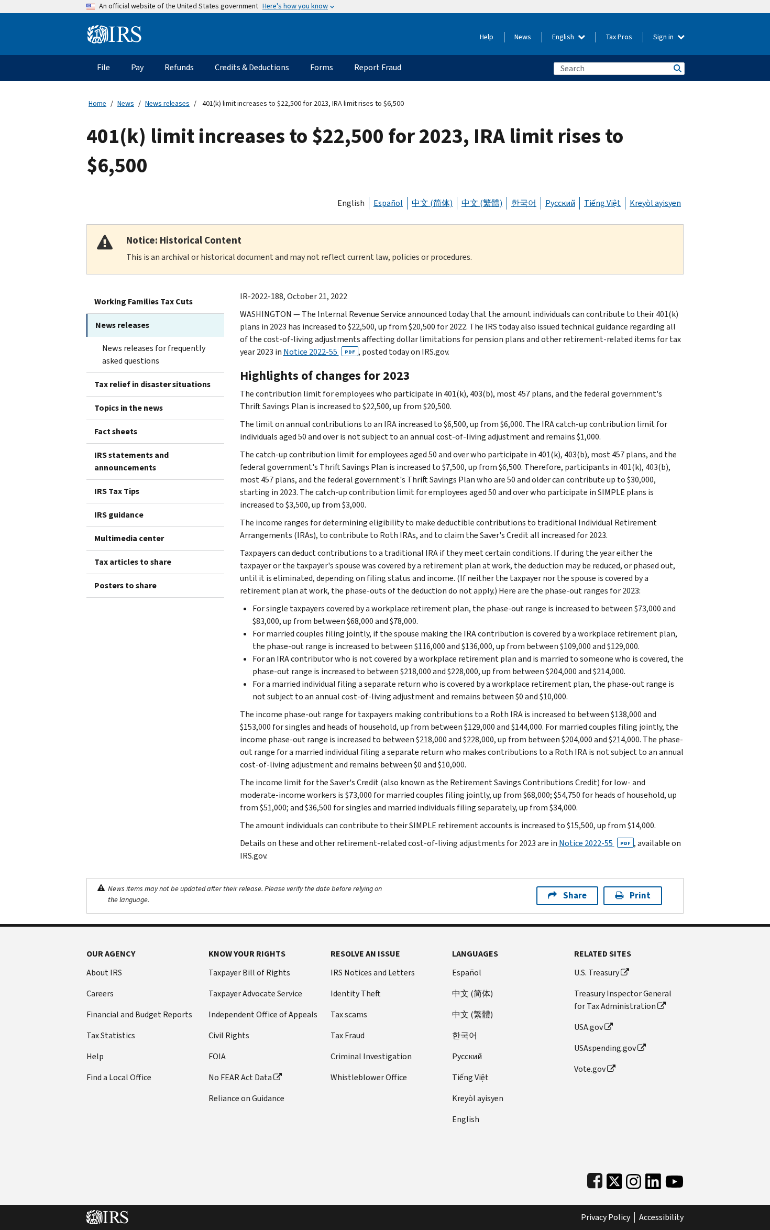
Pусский (467, 1056)
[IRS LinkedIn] (653, 1179)
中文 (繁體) (481, 202)
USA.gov (588, 1027)
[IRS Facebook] (594, 1179)
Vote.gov (590, 1068)
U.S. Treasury (596, 972)
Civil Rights (228, 1035)
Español (388, 202)
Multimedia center (129, 538)
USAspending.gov (605, 1047)
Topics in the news (128, 407)
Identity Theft (356, 993)
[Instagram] (633, 1179)
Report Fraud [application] (377, 67)
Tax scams (349, 1014)
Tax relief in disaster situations (152, 384)
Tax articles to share (132, 561)
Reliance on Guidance (246, 1098)
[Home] (114, 30)
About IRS (104, 972)
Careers (100, 993)
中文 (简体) (432, 202)
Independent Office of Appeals (262, 1014)
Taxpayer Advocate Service (255, 993)
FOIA (217, 1056)
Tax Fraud (348, 1035)
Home (97, 103)
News (522, 37)
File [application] (103, 67)
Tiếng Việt (602, 202)
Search (677, 68)
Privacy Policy (605, 1217)
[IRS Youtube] (674, 1179)
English (564, 37)
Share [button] (575, 895)
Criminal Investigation (371, 1056)
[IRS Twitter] (614, 1179)
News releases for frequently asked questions (153, 354)
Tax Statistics (110, 1035)
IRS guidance (119, 514)
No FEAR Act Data (240, 1077)
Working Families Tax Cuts (143, 301)
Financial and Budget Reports (139, 1014)
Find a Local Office (118, 1077)
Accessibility (661, 1217)
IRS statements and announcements (131, 461)
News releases (167, 103)
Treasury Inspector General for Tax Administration (623, 1000)
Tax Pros (619, 37)
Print (640, 895)
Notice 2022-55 (319, 351)
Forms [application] (321, 67)
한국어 (523, 202)
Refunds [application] (179, 67)
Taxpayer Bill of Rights (249, 972)
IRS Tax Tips (116, 491)
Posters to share (125, 585)
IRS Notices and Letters (373, 972)
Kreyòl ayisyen (655, 202)
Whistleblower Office (369, 1077)
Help (486, 37)
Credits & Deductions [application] (252, 67)
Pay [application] (137, 67)
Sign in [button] (664, 37)
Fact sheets (115, 431)
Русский (560, 202)
